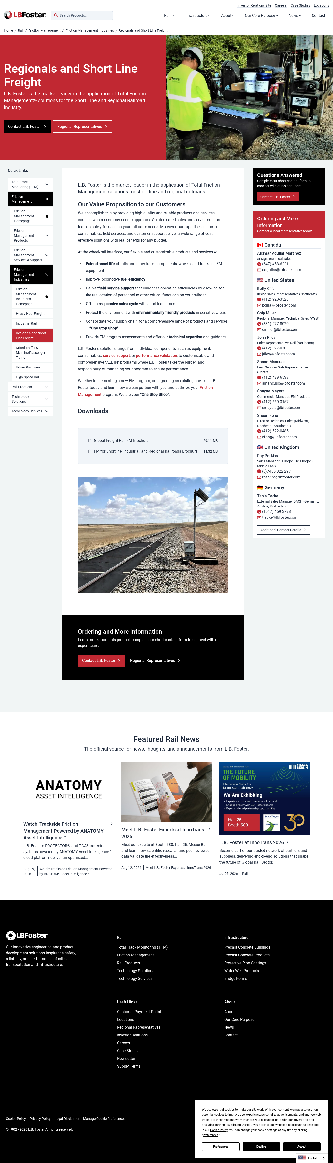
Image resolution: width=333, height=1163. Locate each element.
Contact (318, 15)
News (293, 15)
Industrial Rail (26, 323)
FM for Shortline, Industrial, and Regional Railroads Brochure (145, 451)
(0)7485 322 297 (276, 471)
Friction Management (44, 30)
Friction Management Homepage (24, 216)
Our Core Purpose (260, 15)
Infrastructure (195, 15)
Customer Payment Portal (139, 1011)
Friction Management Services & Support (28, 255)
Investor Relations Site (254, 5)
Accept (301, 1146)
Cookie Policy (16, 1119)
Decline (261, 1146)
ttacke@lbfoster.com (279, 517)
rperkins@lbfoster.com (281, 477)
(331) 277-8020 (275, 323)
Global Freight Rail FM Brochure (121, 440)
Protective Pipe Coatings (245, 963)
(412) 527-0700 (275, 348)
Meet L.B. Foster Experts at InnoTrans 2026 (178, 868)
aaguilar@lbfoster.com (281, 270)
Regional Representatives (138, 1027)
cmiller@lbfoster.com (280, 329)
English (313, 1158)
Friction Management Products (24, 235)
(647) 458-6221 (275, 264)
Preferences (220, 1146)
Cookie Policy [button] (219, 1130)
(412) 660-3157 (275, 401)
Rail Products (22, 387)
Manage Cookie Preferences (104, 1119)
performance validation (156, 355)
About (226, 15)
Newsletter (126, 1058)
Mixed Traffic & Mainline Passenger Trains (30, 352)
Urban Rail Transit (29, 367)
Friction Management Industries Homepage (26, 296)
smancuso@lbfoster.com (283, 383)
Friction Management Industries (90, 30)
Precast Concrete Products (247, 955)
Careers (281, 5)
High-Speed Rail (27, 377)
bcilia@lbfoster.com (279, 305)
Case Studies (300, 5)
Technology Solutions (20, 399)
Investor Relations (132, 1035)
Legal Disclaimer (67, 1119)
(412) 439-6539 (275, 377)
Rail (167, 15)
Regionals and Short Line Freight (31, 335)
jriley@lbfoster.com (278, 354)
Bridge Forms (235, 978)
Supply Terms (129, 1066)
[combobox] (82, 15)
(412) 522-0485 (275, 431)
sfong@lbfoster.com (279, 437)
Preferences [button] (210, 1135)
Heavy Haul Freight (30, 314)
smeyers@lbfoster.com (281, 407)
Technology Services (27, 411)
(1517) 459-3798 (276, 511)
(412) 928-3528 (275, 299)
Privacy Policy (40, 1119)
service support (116, 355)
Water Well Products (241, 970)
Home (8, 30)
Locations (321, 5)
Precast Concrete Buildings (247, 947)
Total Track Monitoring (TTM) (25, 184)
